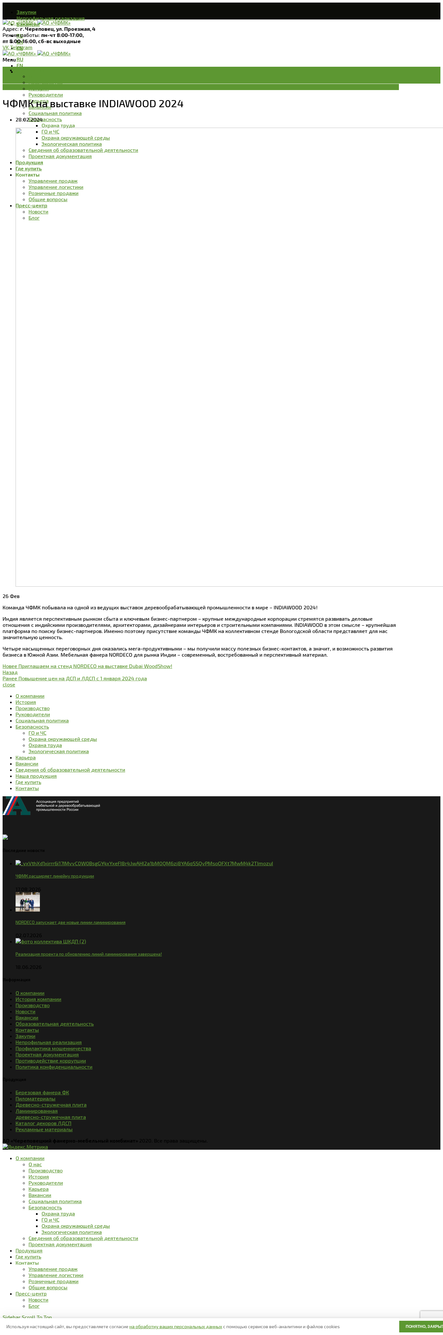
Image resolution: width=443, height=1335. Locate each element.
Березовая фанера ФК (42, 1092)
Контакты (27, 1030)
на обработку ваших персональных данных (175, 1326)
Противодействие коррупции (51, 1060)
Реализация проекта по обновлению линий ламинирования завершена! (89, 954)
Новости (12, 87)
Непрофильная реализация (49, 1042)
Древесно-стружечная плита (51, 1104)
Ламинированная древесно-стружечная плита (51, 1114)
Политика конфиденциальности (54, 1067)
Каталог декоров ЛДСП (43, 1123)
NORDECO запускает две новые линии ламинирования (71, 922)
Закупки (25, 1036)
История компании (38, 999)
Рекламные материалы (44, 1129)
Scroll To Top (37, 1317)
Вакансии (27, 1017)
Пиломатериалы (35, 1098)
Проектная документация (47, 1054)
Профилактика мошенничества (53, 1048)
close (9, 684)
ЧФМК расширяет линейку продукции (55, 876)
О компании (30, 993)
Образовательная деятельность (55, 1023)
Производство (33, 1005)
